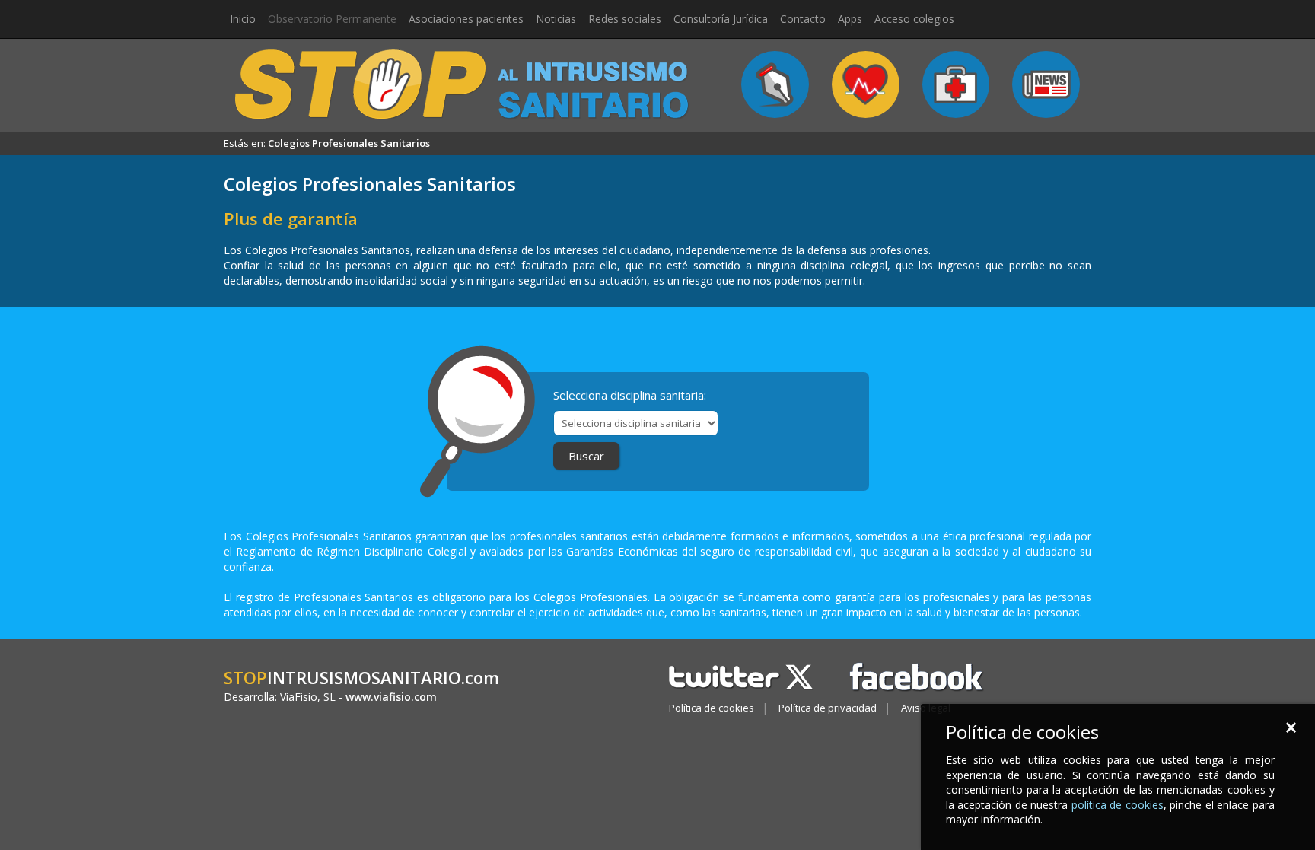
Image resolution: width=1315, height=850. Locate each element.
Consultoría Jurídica (720, 18)
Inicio (243, 18)
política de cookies (1117, 804)
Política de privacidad (827, 708)
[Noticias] (1046, 84)
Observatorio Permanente (332, 18)
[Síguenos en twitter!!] (744, 675)
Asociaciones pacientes (466, 18)
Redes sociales (624, 18)
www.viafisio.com (391, 696)
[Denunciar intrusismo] (775, 84)
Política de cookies (711, 708)
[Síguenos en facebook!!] (917, 675)
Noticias (556, 18)
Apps (850, 18)
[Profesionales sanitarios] (956, 84)
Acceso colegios (914, 18)
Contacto (803, 18)
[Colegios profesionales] (866, 84)
